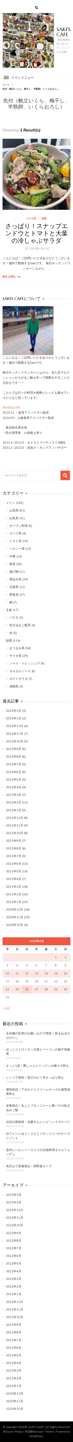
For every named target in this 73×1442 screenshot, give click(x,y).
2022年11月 (14, 734)
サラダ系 (31, 218)
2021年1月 (13, 902)
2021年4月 (13, 879)
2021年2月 (13, 894)
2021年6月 (13, 864)
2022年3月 (13, 795)
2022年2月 (13, 802)
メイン (10, 503)
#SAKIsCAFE (11, 408)
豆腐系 (14, 587)
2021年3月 (13, 887)
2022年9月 (13, 749)
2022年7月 (13, 764)
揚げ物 (14, 572)
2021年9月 (13, 841)
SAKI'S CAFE (63, 32)
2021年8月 (13, 848)
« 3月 (6, 1009)
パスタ (14, 618)
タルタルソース (20, 671)
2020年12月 (14, 910)
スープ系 (15, 533)
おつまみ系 (17, 648)
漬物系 (14, 686)
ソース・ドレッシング (24, 663)
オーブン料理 (18, 526)
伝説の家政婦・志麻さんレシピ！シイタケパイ (38, 1122)
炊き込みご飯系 (20, 625)
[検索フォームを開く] (36, 7)
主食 (9, 610)
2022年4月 (13, 787)
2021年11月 (14, 825)
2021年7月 (13, 856)
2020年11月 (14, 917)
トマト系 (15, 541)
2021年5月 (13, 871)
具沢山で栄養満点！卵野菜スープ (29, 1166)
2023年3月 (13, 711)
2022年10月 (14, 741)
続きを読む (9, 276)
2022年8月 (13, 757)
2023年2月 (13, 718)
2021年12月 (14, 818)
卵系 (12, 564)
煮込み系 (15, 579)
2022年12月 (14, 726)
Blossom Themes (43, 1432)
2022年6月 (13, 772)
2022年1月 (13, 810)
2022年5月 (13, 780)
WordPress (36, 1436)
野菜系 (14, 595)
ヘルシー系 (17, 549)
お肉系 (14, 510)
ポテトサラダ (18, 679)
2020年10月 (14, 925)
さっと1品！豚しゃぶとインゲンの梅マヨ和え (37, 1066)
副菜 (44, 218)
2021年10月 (14, 833)
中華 (12, 556)
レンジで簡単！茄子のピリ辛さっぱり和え (35, 1078)
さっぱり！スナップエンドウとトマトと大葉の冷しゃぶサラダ (36, 233)
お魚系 (14, 518)
